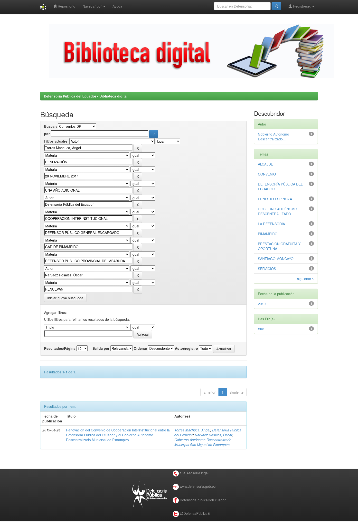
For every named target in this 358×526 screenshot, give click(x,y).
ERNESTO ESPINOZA (275, 198)
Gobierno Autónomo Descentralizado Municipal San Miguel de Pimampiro (202, 442)
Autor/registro (186, 348)
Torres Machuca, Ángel (192, 430)
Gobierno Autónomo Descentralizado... (273, 136)
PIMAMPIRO (267, 233)
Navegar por (93, 6)
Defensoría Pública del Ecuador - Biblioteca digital (86, 96)
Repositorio (66, 6)
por (47, 133)
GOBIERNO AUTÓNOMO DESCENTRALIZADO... (277, 211)
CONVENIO (267, 174)
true (261, 328)
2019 (262, 303)
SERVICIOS (267, 268)
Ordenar (140, 348)
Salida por (101, 348)
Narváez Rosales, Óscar (213, 434)
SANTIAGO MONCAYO (275, 258)
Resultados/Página (59, 348)
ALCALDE (265, 164)
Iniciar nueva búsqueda (65, 297)
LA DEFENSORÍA (271, 223)
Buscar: (50, 126)
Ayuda (117, 6)
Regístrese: (302, 6)
